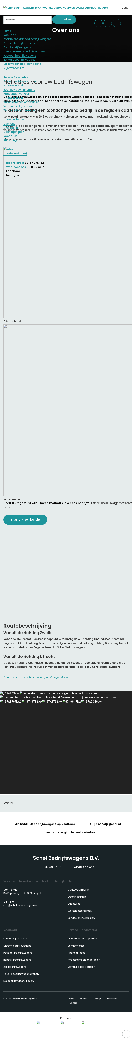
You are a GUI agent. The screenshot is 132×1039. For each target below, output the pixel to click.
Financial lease (13, 98)
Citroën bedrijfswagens (19, 43)
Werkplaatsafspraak (80, 911)
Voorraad (9, 35)
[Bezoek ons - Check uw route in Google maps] (107, 23)
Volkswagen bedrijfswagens (22, 64)
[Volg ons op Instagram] (12, 913)
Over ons (9, 123)
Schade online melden (81, 918)
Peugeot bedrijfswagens (19, 55)
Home (7, 31)
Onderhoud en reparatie (19, 81)
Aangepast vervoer (16, 94)
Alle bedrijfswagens (14, 967)
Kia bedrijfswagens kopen (18, 981)
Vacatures (10, 136)
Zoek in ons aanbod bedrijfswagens (27, 39)
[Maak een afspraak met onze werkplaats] (117, 23)
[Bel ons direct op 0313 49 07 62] (98, 23)
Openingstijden (13, 132)
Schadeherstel (13, 85)
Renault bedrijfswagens (19, 60)
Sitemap (96, 998)
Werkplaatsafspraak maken (22, 110)
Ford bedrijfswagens (17, 47)
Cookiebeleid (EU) (15, 153)
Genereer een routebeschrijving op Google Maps (36, 677)
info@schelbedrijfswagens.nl (20, 903)
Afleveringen (11, 140)
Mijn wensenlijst (13, 68)
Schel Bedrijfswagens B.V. (66, 858)
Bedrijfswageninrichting (19, 89)
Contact (9, 149)
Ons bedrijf (10, 128)
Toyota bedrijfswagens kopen (21, 974)
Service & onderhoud (17, 77)
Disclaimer (111, 998)
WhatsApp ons (83, 867)
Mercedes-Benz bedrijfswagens (24, 51)
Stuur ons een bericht (25, 520)
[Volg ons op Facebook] (6, 913)
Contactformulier (78, 889)
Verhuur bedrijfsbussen (19, 106)
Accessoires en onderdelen (21, 102)
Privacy (83, 998)
